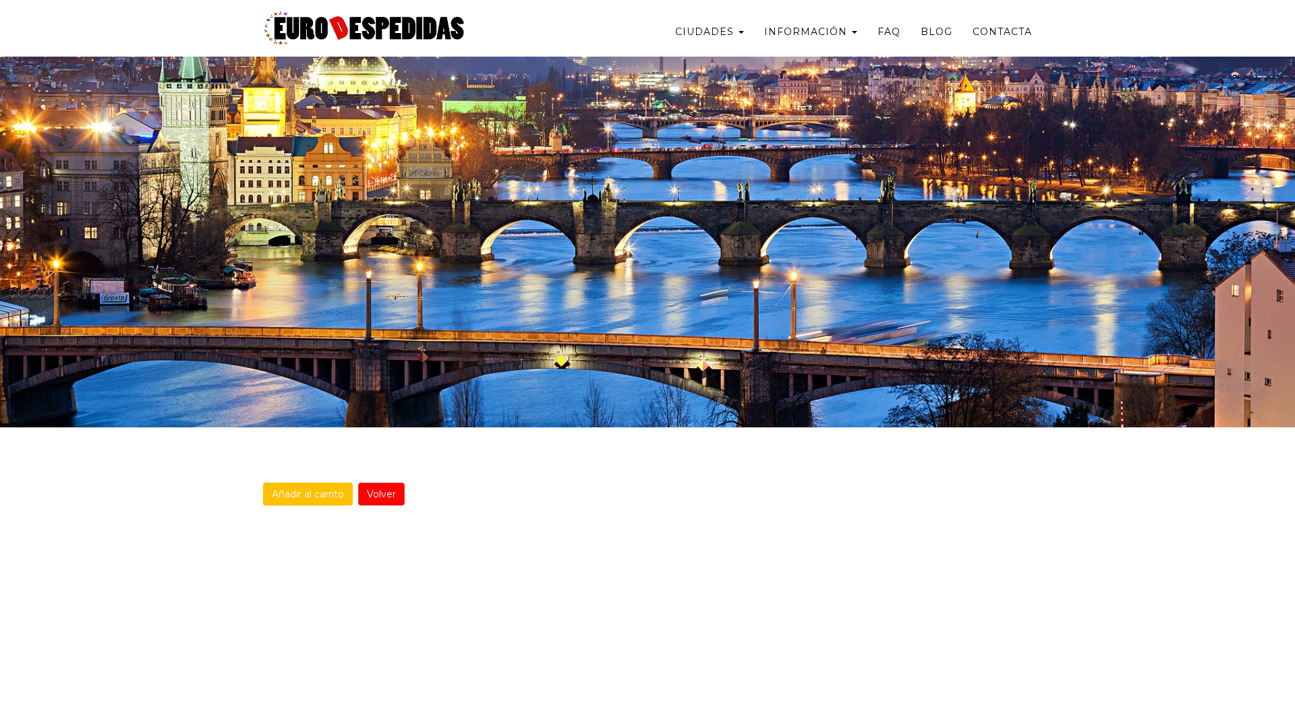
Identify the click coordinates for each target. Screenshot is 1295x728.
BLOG (936, 32)
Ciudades (706, 32)
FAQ (888, 32)
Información (807, 32)
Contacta (1002, 32)
